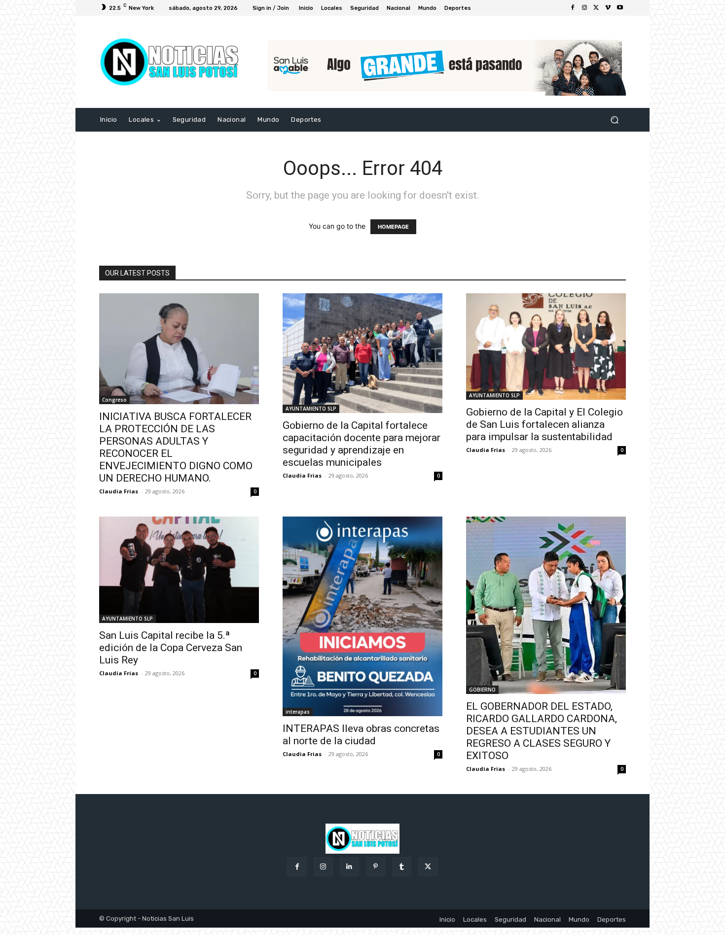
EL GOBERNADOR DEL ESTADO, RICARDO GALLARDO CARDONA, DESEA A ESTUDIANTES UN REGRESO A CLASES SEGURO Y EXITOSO (541, 731)
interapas (298, 711)
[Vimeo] (608, 8)
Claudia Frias (118, 491)
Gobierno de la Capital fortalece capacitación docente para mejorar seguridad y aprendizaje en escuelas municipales (361, 443)
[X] (596, 8)
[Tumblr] (401, 866)
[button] (614, 120)
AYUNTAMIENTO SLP (311, 408)
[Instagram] (584, 8)
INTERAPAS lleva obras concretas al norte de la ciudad (361, 735)
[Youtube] (620, 8)
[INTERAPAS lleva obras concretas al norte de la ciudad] (362, 616)
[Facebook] (573, 8)
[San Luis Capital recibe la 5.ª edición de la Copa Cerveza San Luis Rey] (179, 570)
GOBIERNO (482, 689)
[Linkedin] (349, 866)
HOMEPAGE (393, 226)
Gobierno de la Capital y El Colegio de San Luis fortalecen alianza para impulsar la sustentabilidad (544, 424)
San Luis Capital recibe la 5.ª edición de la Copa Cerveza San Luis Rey (170, 647)
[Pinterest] (375, 866)
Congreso (114, 399)
